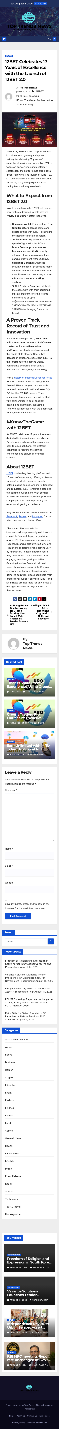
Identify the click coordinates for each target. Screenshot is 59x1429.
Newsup (47, 1405)
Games (9, 1130)
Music (8, 1168)
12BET (9, 473)
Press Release (13, 1176)
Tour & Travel (13, 1206)
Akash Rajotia (41, 1267)
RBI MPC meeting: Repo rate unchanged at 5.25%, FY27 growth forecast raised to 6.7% (29, 1002)
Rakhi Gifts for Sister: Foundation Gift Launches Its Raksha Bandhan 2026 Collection (25, 1016)
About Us (21, 1416)
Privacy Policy (18, 1423)
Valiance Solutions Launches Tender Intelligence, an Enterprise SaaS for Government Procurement (25, 977)
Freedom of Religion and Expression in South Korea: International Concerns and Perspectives (28, 963)
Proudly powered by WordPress (20, 1405)
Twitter (22, 516)
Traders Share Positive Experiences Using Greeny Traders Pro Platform (29, 686)
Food (8, 1123)
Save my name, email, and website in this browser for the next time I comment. (27, 906)
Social (8, 1183)
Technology (11, 1199)
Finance (9, 1107)
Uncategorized (13, 1214)
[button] (49, 38)
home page (45, 1416)
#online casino (45, 100)
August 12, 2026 (19, 1267)
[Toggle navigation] (27, 39)
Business (10, 1062)
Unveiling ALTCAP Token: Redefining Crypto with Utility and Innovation (39, 612)
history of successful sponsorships (33, 377)
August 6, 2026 (18, 1365)
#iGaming (34, 96)
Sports (9, 1191)
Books (8, 1054)
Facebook (11, 516)
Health (8, 1145)
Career (9, 1069)
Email (9, 865)
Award (8, 1047)
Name (9, 848)
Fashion (9, 1100)
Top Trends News (28, 87)
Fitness (9, 1115)
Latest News (12, 1153)
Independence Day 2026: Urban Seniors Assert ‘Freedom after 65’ (28, 1327)
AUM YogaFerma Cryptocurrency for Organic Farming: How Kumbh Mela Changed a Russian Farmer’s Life (19, 614)
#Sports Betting (24, 104)
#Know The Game (26, 100)
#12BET (39, 91)
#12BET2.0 (21, 96)
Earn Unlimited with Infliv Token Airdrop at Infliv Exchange (28, 749)
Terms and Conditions (37, 1423)
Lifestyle (9, 1161)
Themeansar (29, 1409)
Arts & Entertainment (16, 1039)
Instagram (37, 516)
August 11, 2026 (19, 1300)
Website (9, 882)
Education (10, 1085)
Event (8, 1092)
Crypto (9, 56)
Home (11, 1416)
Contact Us (32, 1416)
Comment (11, 790)
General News (13, 1138)
